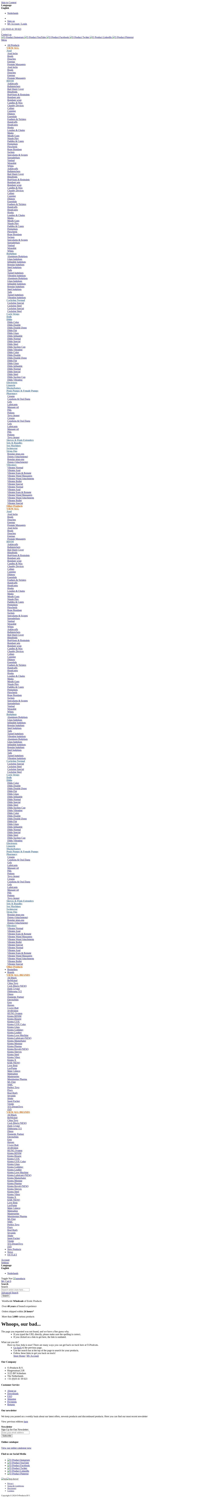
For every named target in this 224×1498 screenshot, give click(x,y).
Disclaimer (11, 1488)
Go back (17, 1347)
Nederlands (12, 13)
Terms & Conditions (15, 1486)
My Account (33, 1356)
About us (11, 1391)
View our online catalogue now (16, 1448)
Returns (11, 1404)
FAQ (9, 1396)
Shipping (11, 1399)
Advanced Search (9, 1292)
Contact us (6, 34)
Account (5, 1260)
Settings (5, 1262)
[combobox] (15, 1289)
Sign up (11, 21)
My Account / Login (17, 24)
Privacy (10, 1483)
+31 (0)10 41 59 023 (11, 29)
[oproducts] (19, 1278)
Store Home (19, 1356)
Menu (4, 40)
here (26, 1421)
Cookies (10, 1491)
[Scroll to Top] (9, 1479)
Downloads (12, 1393)
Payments (12, 1401)
